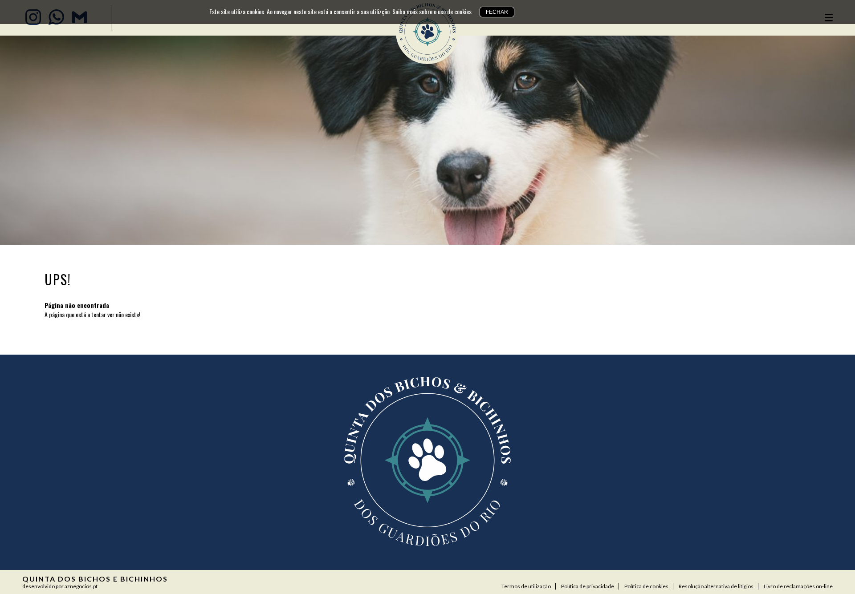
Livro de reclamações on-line (798, 586)
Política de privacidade (587, 586)
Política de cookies (646, 586)
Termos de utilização (526, 586)
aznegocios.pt (81, 586)
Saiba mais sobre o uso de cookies (432, 11)
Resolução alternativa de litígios (716, 586)
